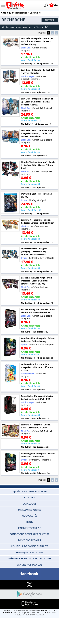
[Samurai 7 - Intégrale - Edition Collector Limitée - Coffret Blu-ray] (10, 225)
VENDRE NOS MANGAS (29, 564)
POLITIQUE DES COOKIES (29, 552)
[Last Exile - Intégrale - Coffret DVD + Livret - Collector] (10, 76)
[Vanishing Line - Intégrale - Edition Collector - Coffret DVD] (10, 463)
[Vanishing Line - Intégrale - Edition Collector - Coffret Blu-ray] (10, 347)
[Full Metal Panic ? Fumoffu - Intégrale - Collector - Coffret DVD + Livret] (10, 373)
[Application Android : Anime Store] (29, 594)
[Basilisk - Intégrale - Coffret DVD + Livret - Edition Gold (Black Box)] (10, 319)
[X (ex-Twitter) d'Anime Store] (29, 584)
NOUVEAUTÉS (29, 515)
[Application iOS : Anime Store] (29, 604)
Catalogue (7, 12)
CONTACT (29, 497)
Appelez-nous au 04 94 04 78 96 (30, 491)
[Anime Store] (15, 5)
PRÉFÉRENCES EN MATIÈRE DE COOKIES (29, 558)
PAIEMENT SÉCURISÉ (29, 528)
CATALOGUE (29, 503)
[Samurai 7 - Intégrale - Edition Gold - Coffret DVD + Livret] (10, 431)
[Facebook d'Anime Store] (29, 574)
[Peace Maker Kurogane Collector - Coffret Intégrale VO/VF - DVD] (10, 405)
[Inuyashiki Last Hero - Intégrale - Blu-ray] (10, 203)
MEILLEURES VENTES (29, 509)
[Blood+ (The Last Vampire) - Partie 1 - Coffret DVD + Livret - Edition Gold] (10, 169)
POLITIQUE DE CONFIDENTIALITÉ (29, 546)
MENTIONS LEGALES (29, 540)
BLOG (29, 522)
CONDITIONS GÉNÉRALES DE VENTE (29, 534)
